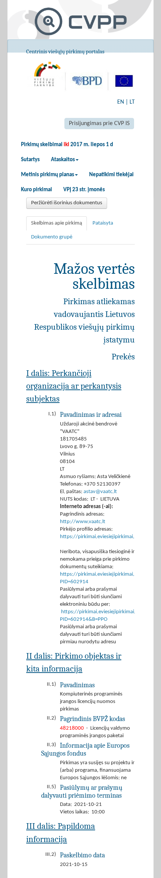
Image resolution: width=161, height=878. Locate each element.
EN (120, 102)
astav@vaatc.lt (100, 492)
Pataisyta (102, 223)
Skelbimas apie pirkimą (56, 223)
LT (132, 102)
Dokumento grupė (51, 237)
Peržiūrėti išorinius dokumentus (66, 203)
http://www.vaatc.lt (82, 522)
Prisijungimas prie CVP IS (99, 124)
